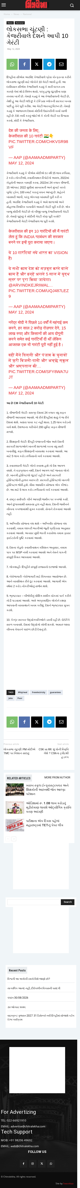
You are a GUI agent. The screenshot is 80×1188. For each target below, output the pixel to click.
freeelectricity (38, 692)
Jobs (11, 698)
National (27, 14)
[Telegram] (49, 64)
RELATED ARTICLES (19, 778)
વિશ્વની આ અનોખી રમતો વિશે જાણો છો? (28, 978)
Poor (19, 698)
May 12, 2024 (21, 163)
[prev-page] (8, 839)
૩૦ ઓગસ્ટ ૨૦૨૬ (16, 1007)
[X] (36, 64)
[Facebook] (24, 64)
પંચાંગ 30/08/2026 (17, 997)
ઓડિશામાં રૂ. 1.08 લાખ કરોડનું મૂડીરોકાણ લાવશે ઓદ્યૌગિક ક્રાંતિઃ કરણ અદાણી (49, 807)
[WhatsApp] (12, 64)
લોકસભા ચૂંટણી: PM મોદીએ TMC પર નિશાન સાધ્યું (19, 751)
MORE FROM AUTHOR (57, 777)
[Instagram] (32, 1163)
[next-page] (14, 839)
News (16, 14)
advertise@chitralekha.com (28, 1126)
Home (7, 14)
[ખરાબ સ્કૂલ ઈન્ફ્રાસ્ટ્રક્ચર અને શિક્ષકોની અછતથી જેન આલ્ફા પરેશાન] (15, 789)
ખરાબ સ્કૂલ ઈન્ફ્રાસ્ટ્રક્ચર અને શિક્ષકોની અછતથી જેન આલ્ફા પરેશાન (47, 790)
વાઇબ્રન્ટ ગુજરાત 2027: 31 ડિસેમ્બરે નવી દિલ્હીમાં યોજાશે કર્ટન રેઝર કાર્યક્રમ (40, 1017)
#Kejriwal (22, 692)
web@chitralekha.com (25, 1146)
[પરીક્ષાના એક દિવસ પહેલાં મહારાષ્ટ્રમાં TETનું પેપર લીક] (15, 825)
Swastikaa (68, 1183)
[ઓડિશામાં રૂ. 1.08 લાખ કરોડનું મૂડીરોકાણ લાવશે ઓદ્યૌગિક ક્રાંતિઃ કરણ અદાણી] (15, 807)
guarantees (55, 692)
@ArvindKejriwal (29, 285)
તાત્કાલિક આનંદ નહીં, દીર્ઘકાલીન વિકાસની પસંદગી (33, 988)
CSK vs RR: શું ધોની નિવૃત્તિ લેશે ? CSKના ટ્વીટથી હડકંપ (54, 753)
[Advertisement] (39, 660)
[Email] (61, 64)
